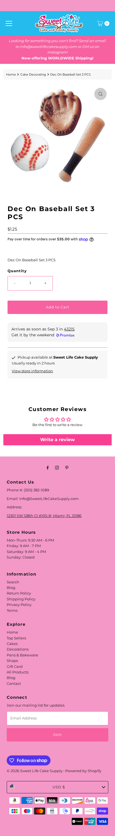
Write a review (57, 439)
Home (11, 74)
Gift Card (15, 667)
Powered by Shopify (83, 771)
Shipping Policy (21, 599)
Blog (11, 588)
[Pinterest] (66, 467)
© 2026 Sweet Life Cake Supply (35, 771)
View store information (32, 371)
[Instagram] (57, 467)
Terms (12, 610)
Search (13, 582)
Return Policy (19, 593)
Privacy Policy (19, 605)
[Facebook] (48, 467)
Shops (12, 661)
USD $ (58, 787)
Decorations (17, 649)
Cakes (12, 644)
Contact (14, 684)
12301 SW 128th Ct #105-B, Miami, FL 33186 (44, 516)
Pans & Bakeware (22, 655)
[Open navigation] (8, 23)
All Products (17, 672)
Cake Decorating (33, 74)
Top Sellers (16, 638)
